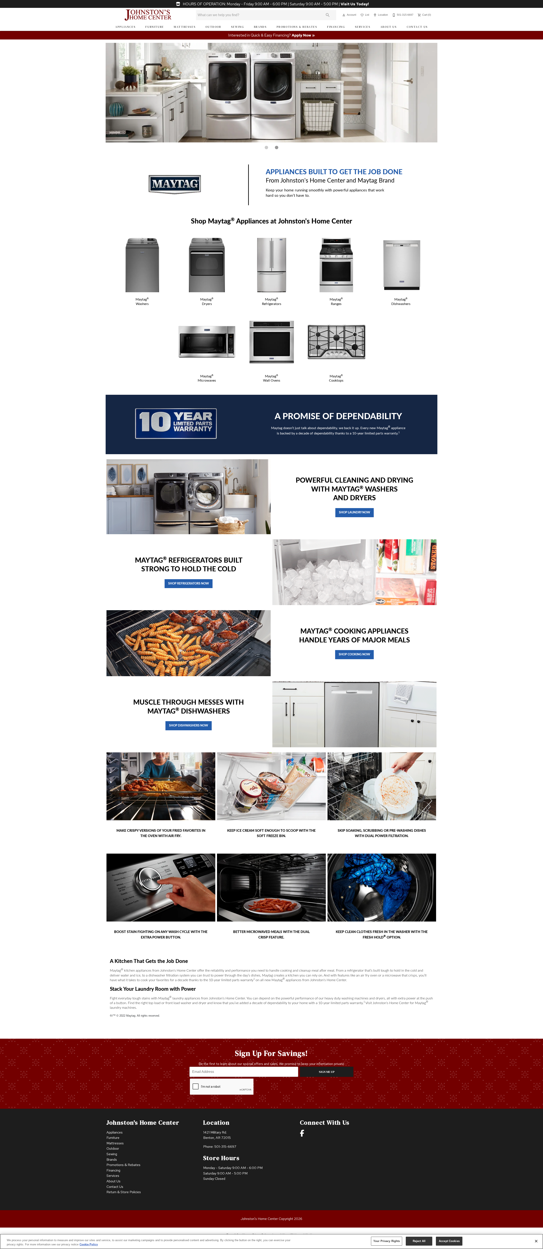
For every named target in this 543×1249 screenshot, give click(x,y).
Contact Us (417, 27)
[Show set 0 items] (266, 147)
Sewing (237, 27)
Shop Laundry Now (354, 512)
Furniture (154, 27)
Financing (336, 27)
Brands (260, 27)
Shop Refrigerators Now (188, 583)
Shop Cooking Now (354, 654)
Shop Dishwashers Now (188, 725)
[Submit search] (327, 15)
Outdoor (213, 27)
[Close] (536, 1241)
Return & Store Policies (123, 1192)
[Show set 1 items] (276, 147)
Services (363, 27)
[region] (271, 1241)
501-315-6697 (225, 1146)
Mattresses (185, 27)
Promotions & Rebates (297, 27)
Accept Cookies (449, 1241)
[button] (343, 15)
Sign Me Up (327, 1072)
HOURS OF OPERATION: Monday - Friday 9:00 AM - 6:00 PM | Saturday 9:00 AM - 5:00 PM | (275, 4)
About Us (388, 27)
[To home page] (148, 15)
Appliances (125, 27)
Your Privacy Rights (386, 1241)
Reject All (419, 1241)
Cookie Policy (89, 1244)
